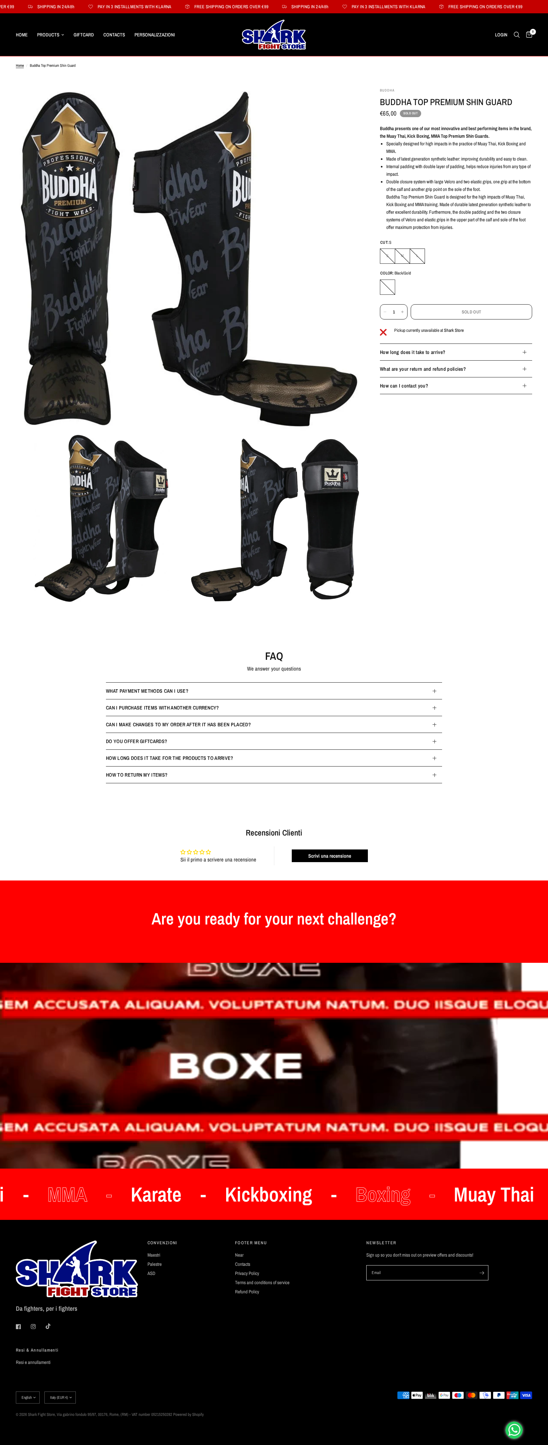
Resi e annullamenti (33, 1362)
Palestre (154, 1264)
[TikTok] (53, 1326)
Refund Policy (247, 1291)
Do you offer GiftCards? (136, 741)
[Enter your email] (482, 1272)
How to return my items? (136, 774)
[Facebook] (23, 1327)
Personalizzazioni (154, 34)
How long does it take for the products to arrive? (169, 757)
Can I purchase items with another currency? (162, 707)
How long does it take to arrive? (412, 352)
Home (22, 34)
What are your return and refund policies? (423, 368)
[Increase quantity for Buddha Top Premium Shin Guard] (402, 312)
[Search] (517, 34)
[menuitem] (24, 35)
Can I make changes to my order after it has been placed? (178, 724)
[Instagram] (38, 1327)
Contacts (114, 34)
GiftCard (84, 34)
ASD (151, 1273)
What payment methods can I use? (147, 690)
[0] (527, 34)
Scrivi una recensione (329, 855)
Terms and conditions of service (262, 1282)
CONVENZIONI (162, 1242)
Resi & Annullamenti (37, 1350)
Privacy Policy (247, 1273)
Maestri (153, 1255)
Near (239, 1255)
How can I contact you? (404, 385)
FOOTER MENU (251, 1242)
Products (48, 34)
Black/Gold (387, 287)
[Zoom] (348, 101)
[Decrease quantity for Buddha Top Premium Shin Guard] (385, 312)
